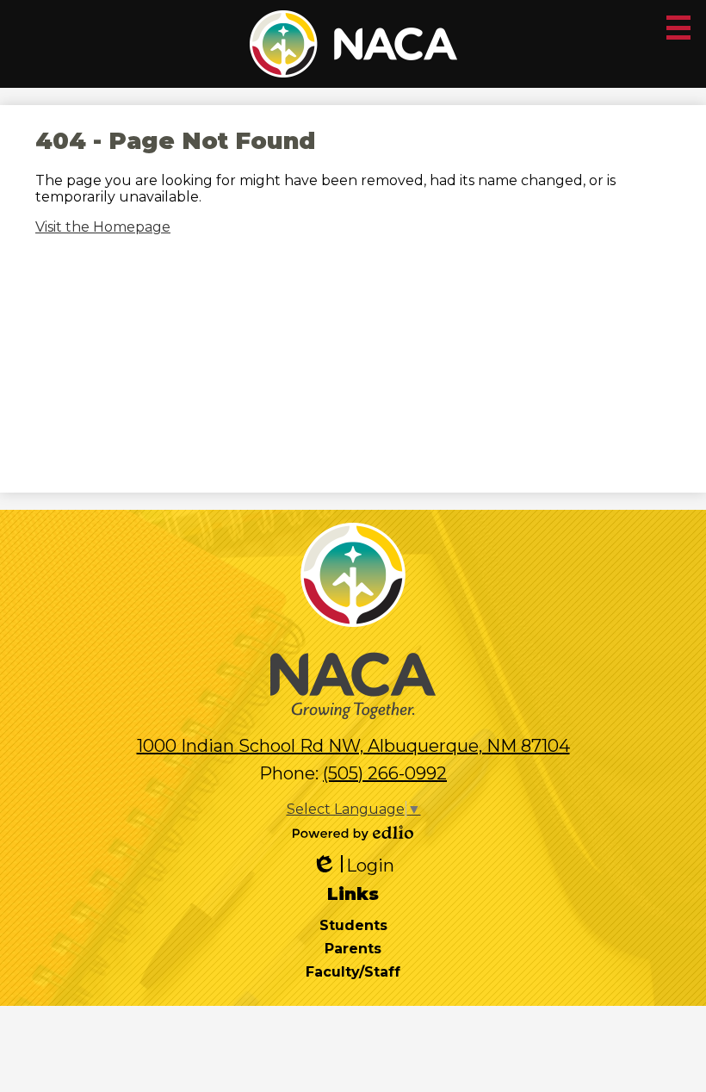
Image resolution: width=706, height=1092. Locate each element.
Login (353, 866)
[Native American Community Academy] (353, 44)
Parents (353, 948)
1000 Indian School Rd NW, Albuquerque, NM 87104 (353, 745)
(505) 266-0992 (385, 773)
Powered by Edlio (353, 832)
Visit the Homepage (102, 227)
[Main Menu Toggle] (678, 28)
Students (353, 925)
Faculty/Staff (353, 972)
